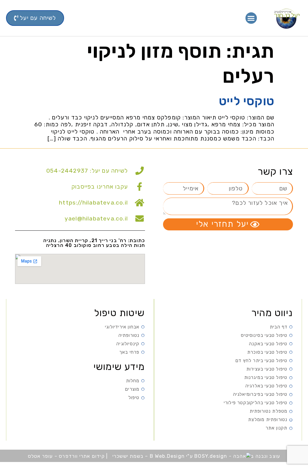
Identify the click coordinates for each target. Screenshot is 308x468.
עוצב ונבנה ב (265, 456)
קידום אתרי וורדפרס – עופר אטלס (67, 456)
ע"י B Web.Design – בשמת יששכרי (152, 456)
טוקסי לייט (246, 101)
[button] (251, 18)
